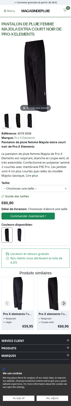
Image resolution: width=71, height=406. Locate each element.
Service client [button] (12, 341)
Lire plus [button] (32, 176)
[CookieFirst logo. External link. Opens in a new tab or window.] (4, 369)
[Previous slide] (7, 303)
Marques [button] (8, 356)
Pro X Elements (24, 138)
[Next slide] (64, 303)
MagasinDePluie (35, 11)
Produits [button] (8, 348)
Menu (10, 11)
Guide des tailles (16, 196)
